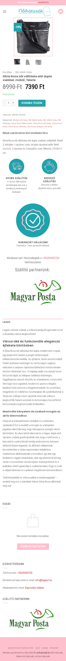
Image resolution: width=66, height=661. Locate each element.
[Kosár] (60, 11)
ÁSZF (38, 648)
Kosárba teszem (32, 103)
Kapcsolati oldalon (34, 587)
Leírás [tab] (6, 322)
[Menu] (5, 11)
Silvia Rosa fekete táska (21, 123)
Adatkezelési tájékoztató (20, 648)
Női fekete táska (35, 120)
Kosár (45, 648)
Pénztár (54, 648)
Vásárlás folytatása (33, 546)
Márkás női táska (20, 120)
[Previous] (19, 37)
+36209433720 (43, 2)
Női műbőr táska (23, 72)
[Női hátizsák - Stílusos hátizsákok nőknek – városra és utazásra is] (33, 11)
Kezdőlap (7, 72)
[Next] (47, 37)
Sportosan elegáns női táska (39, 126)
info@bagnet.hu (43, 580)
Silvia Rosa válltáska (17, 126)
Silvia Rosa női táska (42, 123)
